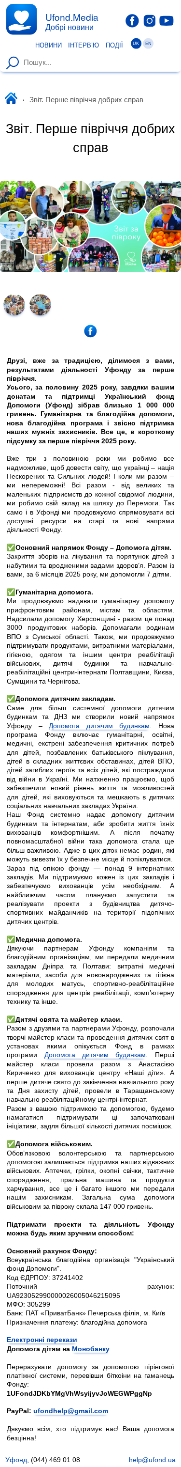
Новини (48, 45)
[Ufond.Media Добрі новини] (21, 19)
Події (114, 45)
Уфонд (16, 1460)
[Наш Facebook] (132, 21)
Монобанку (91, 1349)
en (148, 43)
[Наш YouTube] (166, 20)
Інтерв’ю (83, 45)
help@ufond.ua (152, 1460)
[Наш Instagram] (149, 20)
